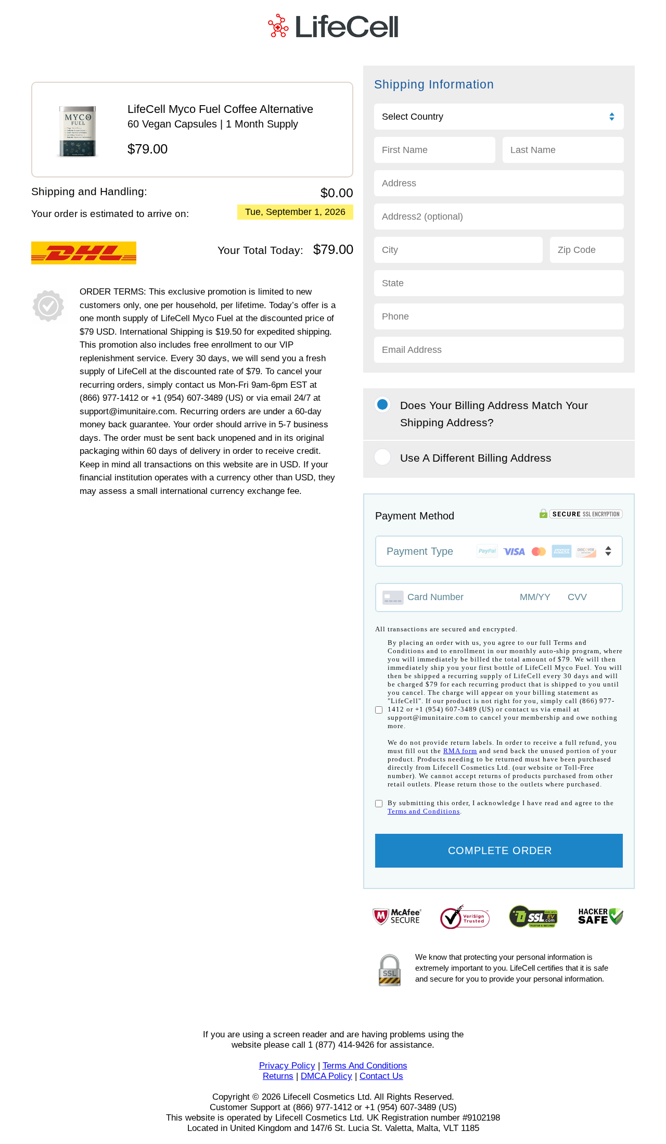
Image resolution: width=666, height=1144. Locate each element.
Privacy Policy (287, 1066)
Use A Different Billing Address (476, 458)
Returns (278, 1076)
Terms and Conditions (424, 811)
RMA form (460, 751)
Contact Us (381, 1076)
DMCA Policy (326, 1076)
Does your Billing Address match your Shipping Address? (494, 413)
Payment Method (414, 516)
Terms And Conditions (365, 1066)
